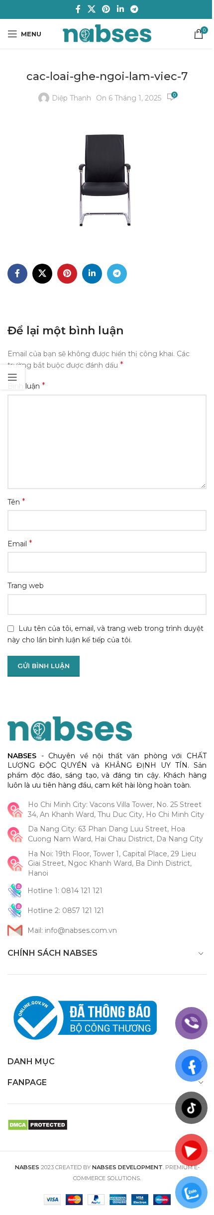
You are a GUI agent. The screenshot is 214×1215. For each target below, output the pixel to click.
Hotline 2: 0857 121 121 (65, 910)
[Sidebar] (12, 377)
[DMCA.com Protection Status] (37, 1123)
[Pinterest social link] (106, 9)
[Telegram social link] (134, 9)
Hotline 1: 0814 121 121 (65, 890)
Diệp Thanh (71, 98)
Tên (16, 501)
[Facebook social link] (78, 9)
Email (19, 543)
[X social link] (91, 9)
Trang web (25, 585)
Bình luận (26, 386)
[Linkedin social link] (120, 9)
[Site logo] (107, 33)
